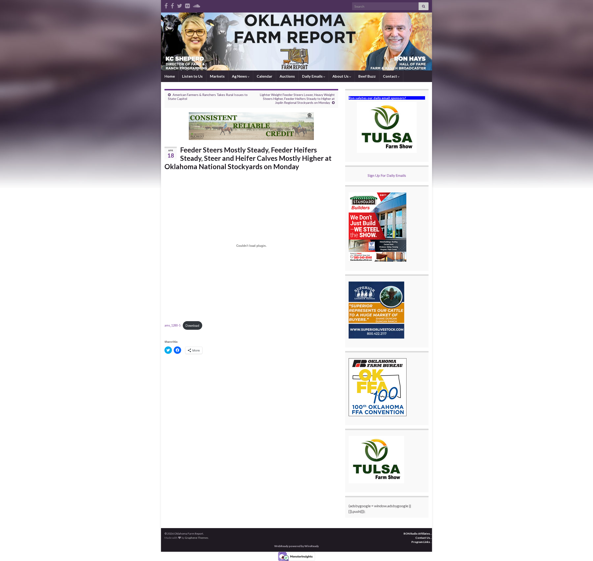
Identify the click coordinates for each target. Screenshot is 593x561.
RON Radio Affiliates (417, 533)
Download (192, 325)
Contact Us (422, 537)
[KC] (172, 5)
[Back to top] (582, 550)
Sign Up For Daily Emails (387, 175)
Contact (390, 76)
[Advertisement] (251, 393)
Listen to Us (192, 76)
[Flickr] (187, 5)
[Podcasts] (196, 5)
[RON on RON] (179, 5)
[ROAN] (166, 5)
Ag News (240, 76)
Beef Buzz (367, 76)
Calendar (264, 76)
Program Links (420, 542)
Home (169, 76)
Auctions (287, 76)
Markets (217, 76)
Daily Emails (312, 76)
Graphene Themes (196, 537)
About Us (340, 76)
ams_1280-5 (172, 325)
